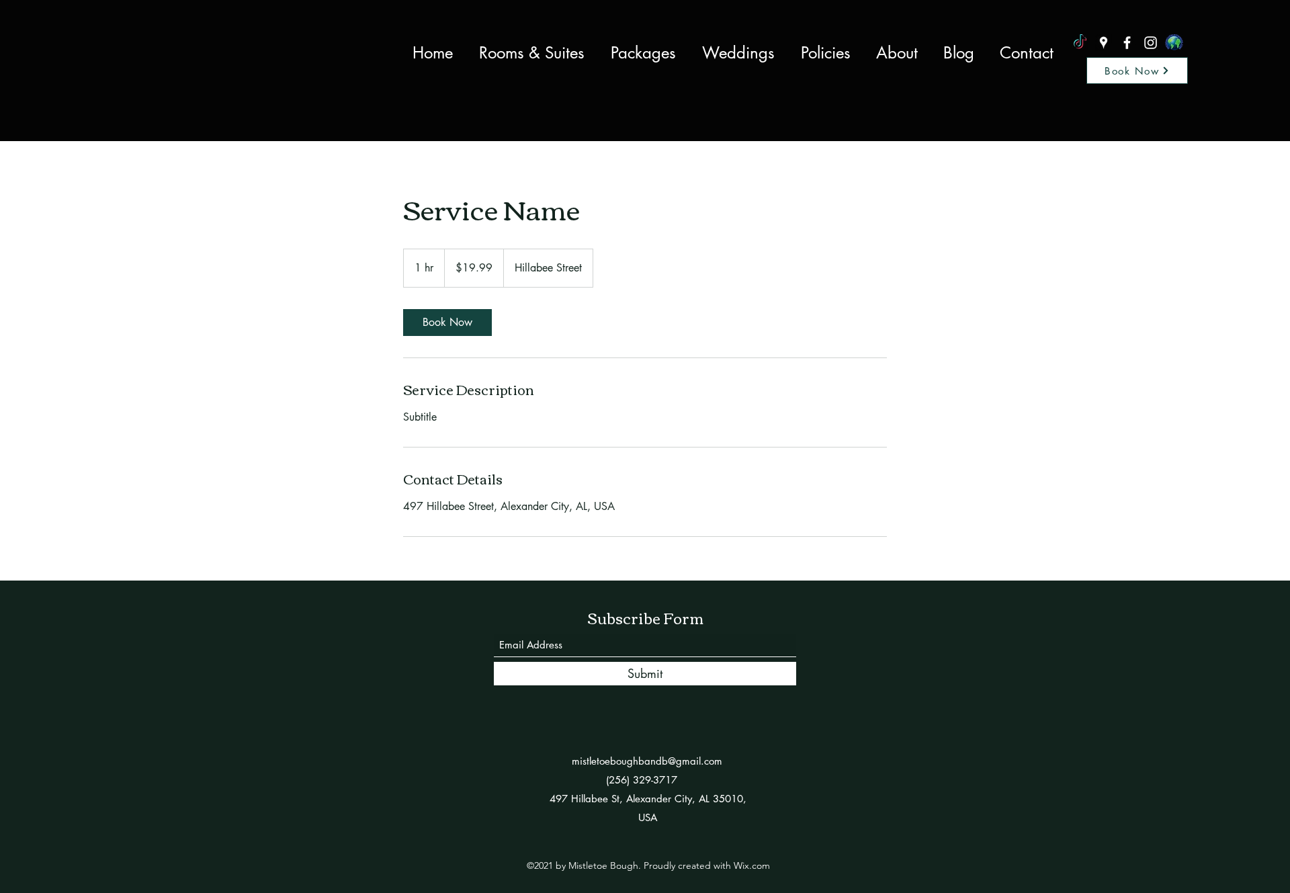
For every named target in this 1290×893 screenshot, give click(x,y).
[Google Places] (1103, 42)
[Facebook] (1127, 42)
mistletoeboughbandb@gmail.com (647, 761)
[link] (447, 322)
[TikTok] (1080, 42)
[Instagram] (1150, 42)
